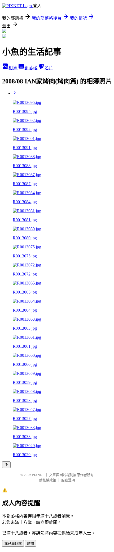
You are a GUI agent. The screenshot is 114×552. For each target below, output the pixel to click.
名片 (49, 68)
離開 (30, 544)
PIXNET (38, 475)
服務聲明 (68, 480)
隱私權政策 (47, 480)
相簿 (13, 68)
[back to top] (6, 464)
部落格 (31, 68)
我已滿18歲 (13, 544)
